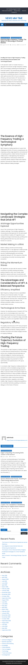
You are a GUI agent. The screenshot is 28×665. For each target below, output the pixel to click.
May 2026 (4, 575)
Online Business (6, 647)
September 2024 (6, 598)
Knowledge (5, 645)
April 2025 (4, 585)
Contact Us (14, 12)
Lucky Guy (13, 456)
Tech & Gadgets (6, 649)
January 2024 (5, 613)
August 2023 (5, 622)
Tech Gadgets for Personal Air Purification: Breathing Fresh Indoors (5, 530)
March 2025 (5, 587)
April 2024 (4, 607)
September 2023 (6, 620)
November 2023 (6, 617)
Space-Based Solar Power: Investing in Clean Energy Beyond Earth (13, 479)
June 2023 (4, 626)
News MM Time (14, 18)
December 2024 (6, 592)
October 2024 (5, 596)
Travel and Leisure (6, 653)
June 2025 (4, 583)
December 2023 (6, 615)
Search (9, 531)
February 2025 (5, 588)
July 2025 (4, 581)
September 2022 (6, 630)
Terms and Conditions (7, 10)
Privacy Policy (17, 10)
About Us (24, 10)
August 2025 (5, 579)
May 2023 (4, 628)
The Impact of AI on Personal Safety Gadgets (14, 550)
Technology (5, 651)
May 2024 (4, 605)
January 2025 (5, 590)
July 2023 (4, 624)
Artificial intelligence (7, 640)
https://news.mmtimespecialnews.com (17, 440)
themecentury (18, 663)
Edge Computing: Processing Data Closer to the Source (12, 453)
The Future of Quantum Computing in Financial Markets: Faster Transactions (24, 530)
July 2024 (4, 602)
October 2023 (5, 619)
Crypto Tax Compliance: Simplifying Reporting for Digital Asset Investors (13, 505)
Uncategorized (6, 655)
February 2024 (6, 611)
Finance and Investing (16, 37)
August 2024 (5, 600)
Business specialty (5, 37)
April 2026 (4, 577)
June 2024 (5, 604)
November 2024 (6, 594)
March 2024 (5, 609)
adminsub (13, 45)
